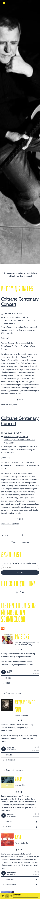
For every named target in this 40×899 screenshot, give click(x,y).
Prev (6, 535)
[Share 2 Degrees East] (36, 755)
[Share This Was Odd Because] (36, 760)
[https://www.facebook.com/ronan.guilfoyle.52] (20, 593)
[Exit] (7, 839)
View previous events (20, 542)
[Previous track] (35, 670)
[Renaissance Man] (7, 705)
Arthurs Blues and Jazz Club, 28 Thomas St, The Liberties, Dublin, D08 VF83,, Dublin (19, 320)
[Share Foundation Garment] (36, 879)
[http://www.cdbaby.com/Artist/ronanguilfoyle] (17, 593)
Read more (5, 810)
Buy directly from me (14, 770)
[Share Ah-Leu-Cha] (36, 827)
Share (21, 400)
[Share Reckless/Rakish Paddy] (36, 884)
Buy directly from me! (14, 693)
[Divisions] (7, 639)
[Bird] (7, 782)
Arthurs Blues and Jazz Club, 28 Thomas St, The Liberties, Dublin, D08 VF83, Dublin (19, 440)
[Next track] (38, 670)
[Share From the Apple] (36, 821)
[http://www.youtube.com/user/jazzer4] (23, 593)
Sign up (20, 572)
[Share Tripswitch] (36, 683)
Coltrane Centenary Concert (20, 301)
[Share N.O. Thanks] (36, 678)
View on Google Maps (10, 404)
